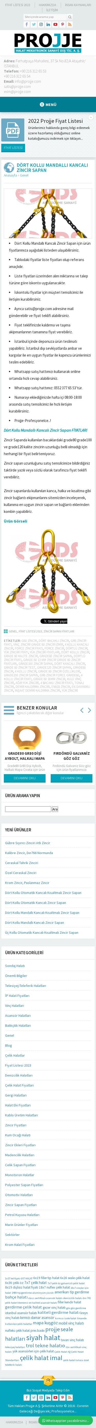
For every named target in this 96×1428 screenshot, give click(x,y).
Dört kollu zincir (75, 652)
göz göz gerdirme (76, 1308)
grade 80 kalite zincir (21, 656)
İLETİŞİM (52, 10)
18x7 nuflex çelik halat (54, 1287)
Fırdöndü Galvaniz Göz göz (72, 756)
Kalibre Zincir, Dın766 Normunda (29, 853)
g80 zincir (29, 641)
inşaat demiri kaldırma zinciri (37, 690)
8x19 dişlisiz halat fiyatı (21, 1287)
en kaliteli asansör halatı (43, 1302)
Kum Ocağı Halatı (17, 1135)
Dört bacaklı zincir (54, 641)
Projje (30, 1405)
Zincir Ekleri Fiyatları (20, 1145)
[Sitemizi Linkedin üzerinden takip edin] (48, 24)
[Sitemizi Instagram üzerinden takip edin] (41, 24)
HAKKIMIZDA (14, 1422)
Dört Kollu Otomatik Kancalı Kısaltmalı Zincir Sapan (43, 892)
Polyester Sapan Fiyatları (24, 1185)
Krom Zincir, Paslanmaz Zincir (27, 882)
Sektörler (12, 1234)
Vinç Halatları (14, 1005)
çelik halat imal (41, 1357)
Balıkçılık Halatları (18, 1025)
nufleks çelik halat (17, 1330)
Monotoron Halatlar (19, 1175)
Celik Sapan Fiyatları (20, 1165)
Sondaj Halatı (15, 965)
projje (52, 1329)
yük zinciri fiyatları (44, 652)
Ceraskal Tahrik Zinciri (21, 862)
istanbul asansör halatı (21, 1313)
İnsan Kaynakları (78, 5)
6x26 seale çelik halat (75, 1278)
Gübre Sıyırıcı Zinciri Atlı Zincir (27, 843)
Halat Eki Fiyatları (18, 1105)
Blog (8, 1045)
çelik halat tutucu (73, 1360)
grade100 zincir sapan (35, 664)
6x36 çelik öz (14, 1283)
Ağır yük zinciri (27, 683)
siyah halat (43, 1337)
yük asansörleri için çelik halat (33, 1351)
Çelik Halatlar (15, 1055)
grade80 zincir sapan (55, 656)
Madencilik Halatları (19, 1155)
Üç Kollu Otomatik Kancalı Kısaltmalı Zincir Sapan (41, 932)
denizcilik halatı (72, 1298)
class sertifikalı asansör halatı (45, 1298)
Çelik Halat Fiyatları (19, 1085)
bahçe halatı (16, 1297)
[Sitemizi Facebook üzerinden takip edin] (27, 24)
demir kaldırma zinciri (33, 687)
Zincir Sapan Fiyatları (59, 631)
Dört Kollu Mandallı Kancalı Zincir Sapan (34, 922)
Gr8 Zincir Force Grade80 (59, 675)
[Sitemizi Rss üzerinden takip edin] (70, 24)
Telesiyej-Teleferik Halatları (25, 985)
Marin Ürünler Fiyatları (21, 1224)
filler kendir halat (69, 1302)
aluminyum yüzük (43, 1292)
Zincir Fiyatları (15, 1125)
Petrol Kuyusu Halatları (22, 1214)
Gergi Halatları (16, 1095)
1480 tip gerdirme (22, 1292)
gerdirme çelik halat (23, 1307)
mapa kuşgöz (45, 1323)
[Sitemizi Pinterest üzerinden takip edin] (62, 24)
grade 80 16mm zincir (49, 679)
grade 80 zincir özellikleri (59, 671)
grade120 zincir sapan (54, 667)
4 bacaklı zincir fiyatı (56, 683)
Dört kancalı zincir (69, 664)
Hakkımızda (47, 5)
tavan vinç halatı (72, 1340)
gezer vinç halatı (54, 1307)
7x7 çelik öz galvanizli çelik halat (66, 1283)
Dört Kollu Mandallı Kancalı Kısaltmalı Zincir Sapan (42, 912)
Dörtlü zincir (76, 648)
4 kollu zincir (25, 671)
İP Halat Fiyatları (17, 995)
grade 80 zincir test (19, 667)
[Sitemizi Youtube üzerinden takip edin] (55, 24)
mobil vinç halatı (71, 1323)
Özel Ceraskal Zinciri (20, 872)
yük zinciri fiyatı (16, 652)
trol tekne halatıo (45, 1345)
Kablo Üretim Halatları (21, 1115)
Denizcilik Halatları (19, 1075)
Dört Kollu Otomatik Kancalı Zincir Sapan (35, 902)
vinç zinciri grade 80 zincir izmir (38, 644)
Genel (24, 175)
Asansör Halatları (18, 1015)
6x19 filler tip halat (46, 1278)
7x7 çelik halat (35, 1282)
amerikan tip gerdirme (72, 1292)
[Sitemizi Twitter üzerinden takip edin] (34, 24)
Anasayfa (10, 175)
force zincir (54, 648)
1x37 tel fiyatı (12, 1278)
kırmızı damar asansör (37, 1317)
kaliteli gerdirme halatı (59, 1312)
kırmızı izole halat (65, 1318)
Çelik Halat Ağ (62, 1351)
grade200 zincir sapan (21, 675)
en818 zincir (60, 687)
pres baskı (37, 1330)
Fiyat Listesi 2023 (17, 5)
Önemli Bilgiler (16, 975)
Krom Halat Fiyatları (20, 1244)
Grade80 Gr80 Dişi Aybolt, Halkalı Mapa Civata (25, 758)
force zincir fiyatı (29, 648)
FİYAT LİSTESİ (13, 147)
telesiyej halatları (15, 1347)
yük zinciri (70, 690)
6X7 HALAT (27, 1278)
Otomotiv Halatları (19, 1195)
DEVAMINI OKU (25, 778)
